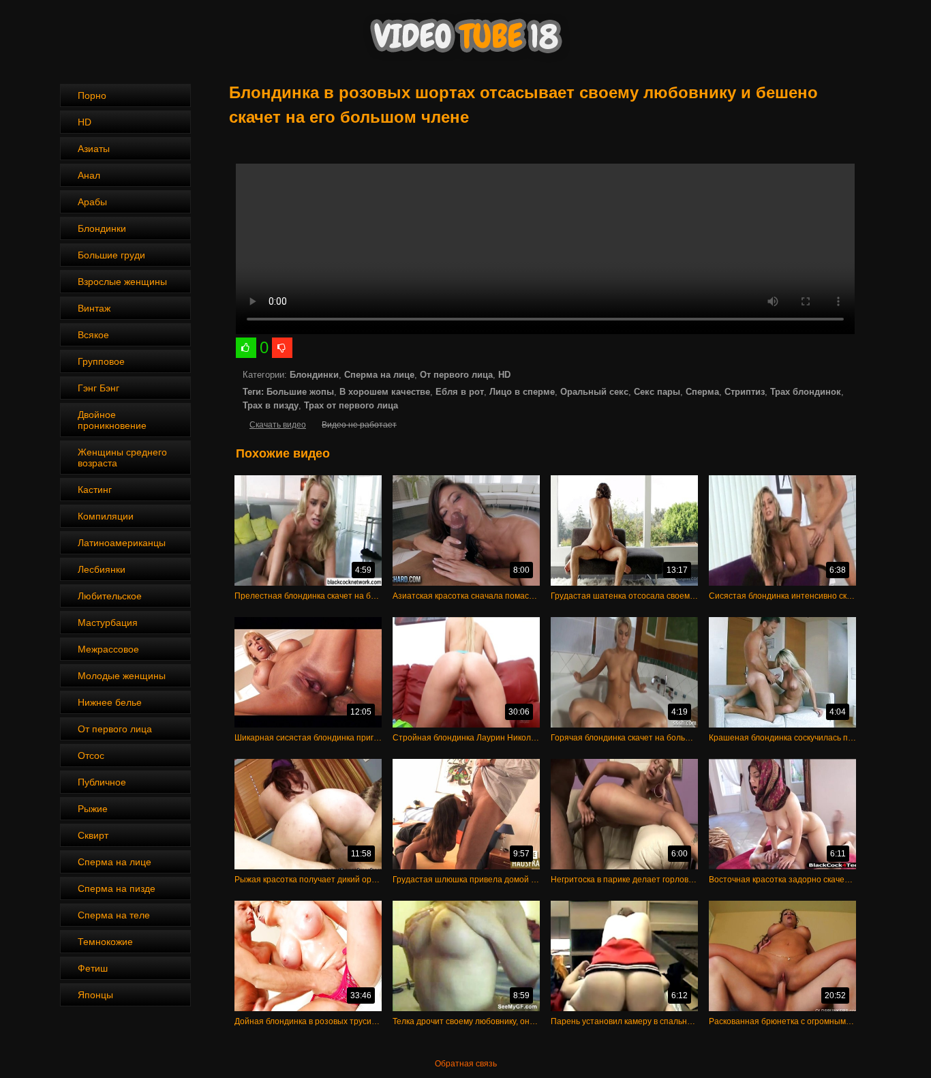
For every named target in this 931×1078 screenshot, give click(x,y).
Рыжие (93, 808)
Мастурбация (108, 622)
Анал (89, 175)
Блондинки (102, 228)
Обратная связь (466, 1063)
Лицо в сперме (522, 392)
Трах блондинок (805, 392)
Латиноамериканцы (122, 542)
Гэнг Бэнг (98, 388)
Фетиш (93, 968)
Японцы (95, 994)
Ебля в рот (460, 392)
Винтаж (94, 308)
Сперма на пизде (116, 888)
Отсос (91, 755)
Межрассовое (108, 649)
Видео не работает (359, 425)
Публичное (102, 782)
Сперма (702, 392)
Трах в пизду (271, 405)
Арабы (92, 201)
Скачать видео (277, 425)
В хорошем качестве (384, 392)
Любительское (110, 595)
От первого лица (115, 728)
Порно (92, 95)
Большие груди (111, 255)
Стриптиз (744, 392)
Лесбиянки (101, 569)
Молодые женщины (122, 675)
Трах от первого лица (351, 405)
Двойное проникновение (112, 420)
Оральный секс (594, 392)
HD (84, 122)
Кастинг (95, 489)
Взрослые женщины (122, 281)
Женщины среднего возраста (122, 457)
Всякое (93, 334)
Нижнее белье (110, 702)
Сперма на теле (114, 915)
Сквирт (93, 835)
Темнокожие (105, 941)
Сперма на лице (114, 861)
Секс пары (657, 392)
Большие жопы (300, 392)
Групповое (101, 361)
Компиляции (106, 516)
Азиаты (94, 148)
